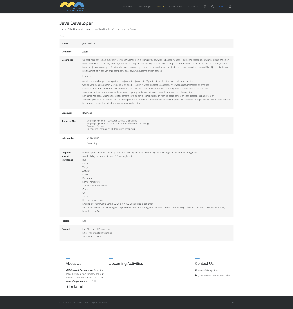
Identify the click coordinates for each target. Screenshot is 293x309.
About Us (193, 6)
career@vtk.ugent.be (208, 270)
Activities (127, 6)
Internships (144, 6)
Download (87, 112)
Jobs (159, 6)
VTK (221, 6)
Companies (176, 6)
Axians (85, 51)
